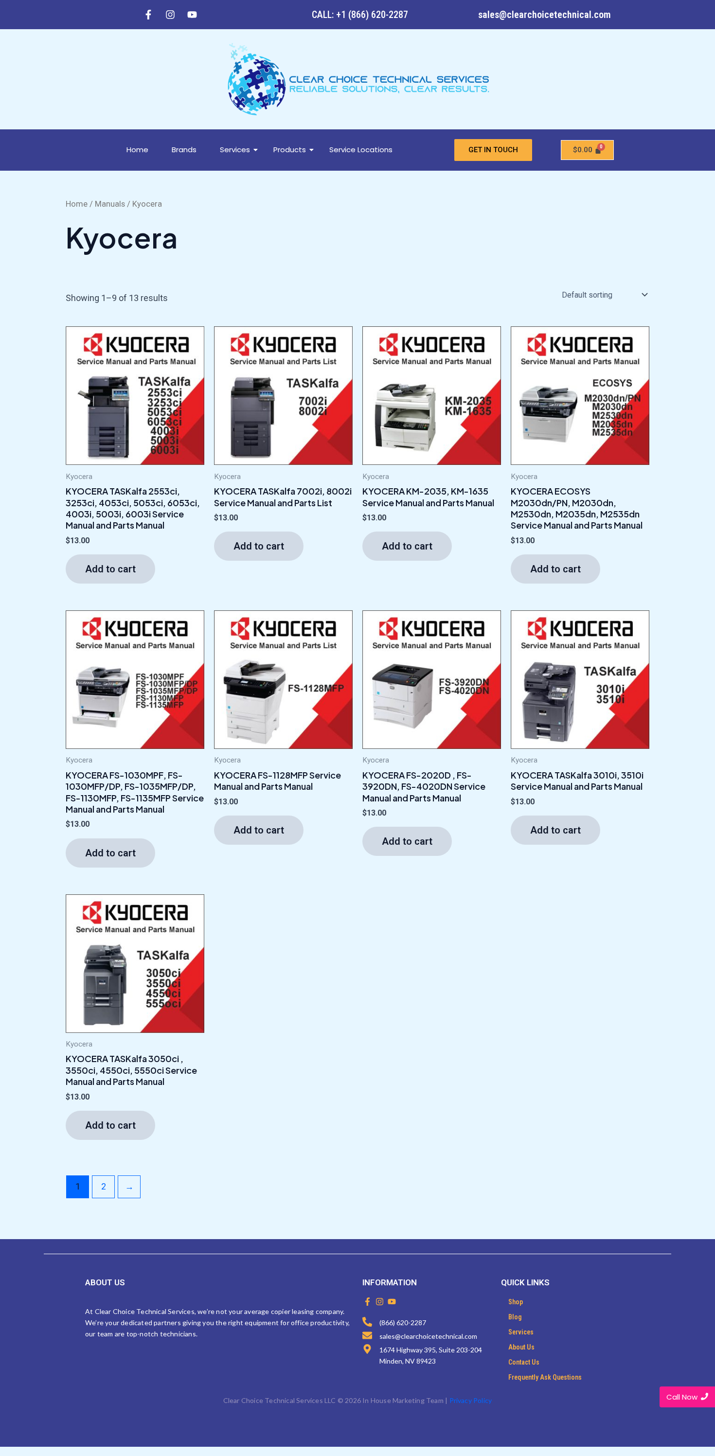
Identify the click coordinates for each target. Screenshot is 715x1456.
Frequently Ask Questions (545, 1377)
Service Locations (361, 149)
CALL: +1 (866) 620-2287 (360, 14)
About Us (521, 1347)
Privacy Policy (470, 1400)
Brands (184, 149)
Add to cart (110, 569)
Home (137, 149)
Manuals (110, 204)
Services (235, 149)
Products (289, 149)
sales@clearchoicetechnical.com (544, 14)
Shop (515, 1302)
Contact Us (523, 1362)
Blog (515, 1317)
